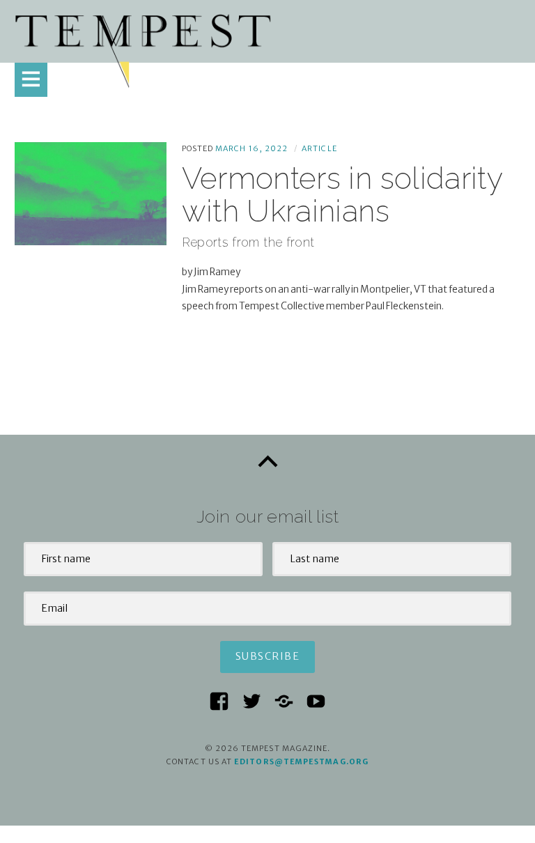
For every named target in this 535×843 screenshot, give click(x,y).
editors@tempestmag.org (301, 761)
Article (319, 148)
